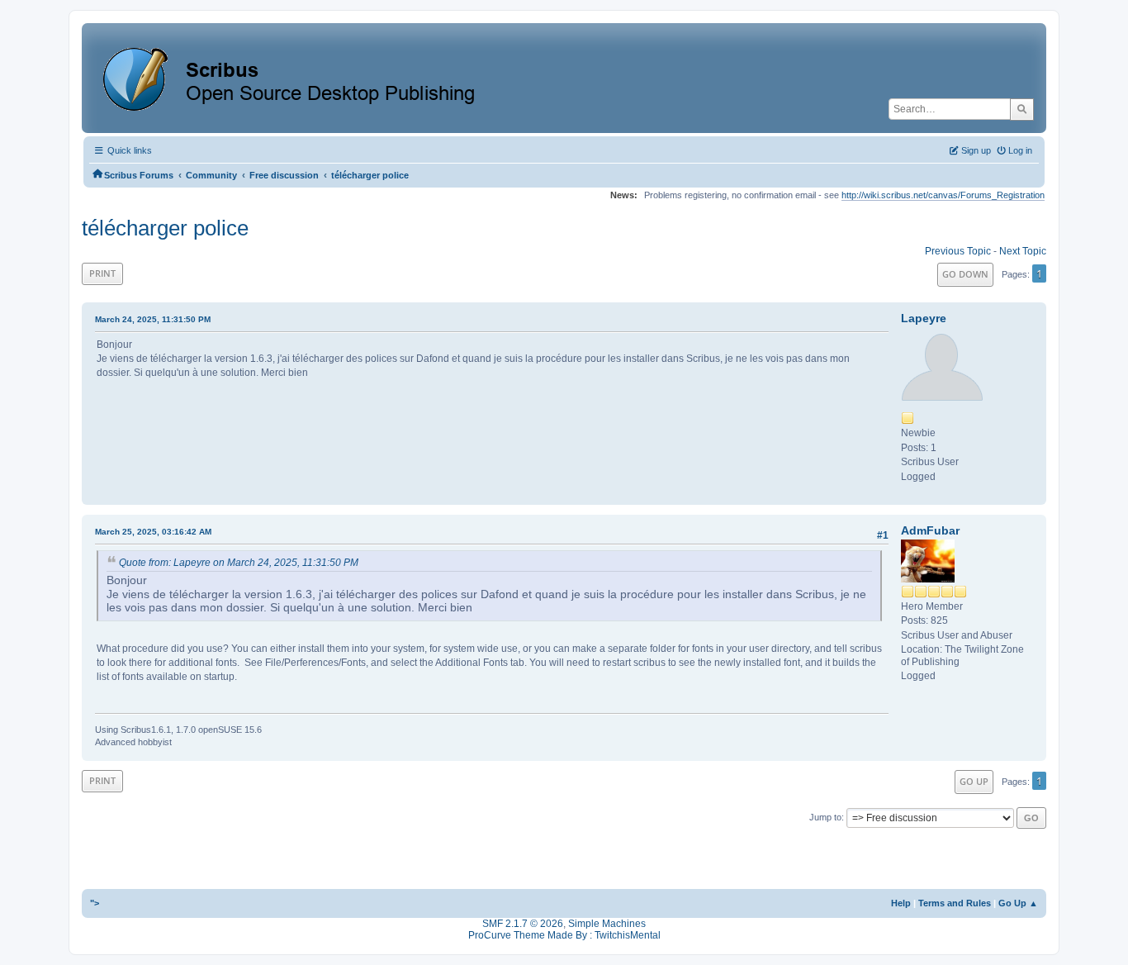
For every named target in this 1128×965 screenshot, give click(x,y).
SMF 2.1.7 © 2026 (522, 923)
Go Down (965, 274)
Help (901, 903)
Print (102, 273)
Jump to (825, 817)
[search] (1022, 109)
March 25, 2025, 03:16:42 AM (153, 531)
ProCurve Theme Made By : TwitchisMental (564, 935)
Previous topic (958, 251)
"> (94, 903)
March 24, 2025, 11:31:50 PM (153, 319)
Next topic (1022, 251)
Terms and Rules (954, 903)
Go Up (974, 781)
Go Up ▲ (1018, 903)
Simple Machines (607, 923)
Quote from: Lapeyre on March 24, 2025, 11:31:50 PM (238, 562)
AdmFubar (930, 530)
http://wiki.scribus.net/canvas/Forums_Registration (943, 195)
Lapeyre (923, 318)
